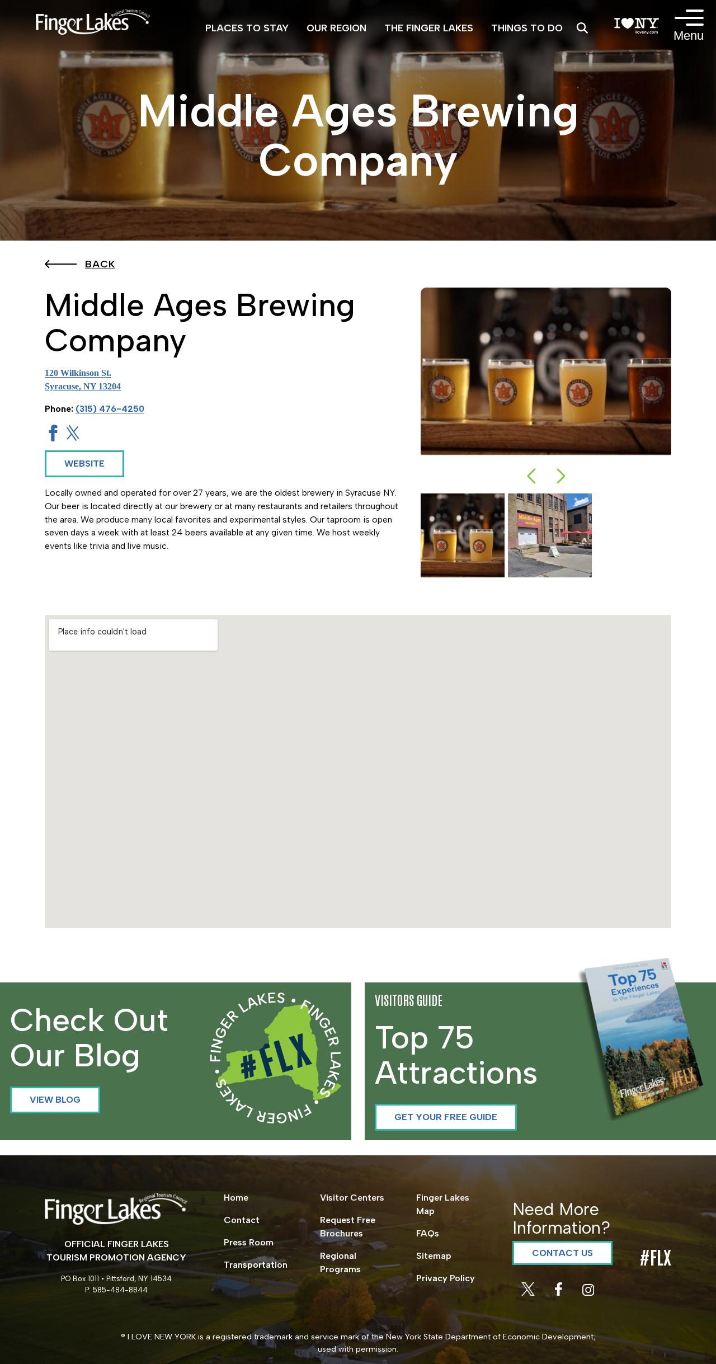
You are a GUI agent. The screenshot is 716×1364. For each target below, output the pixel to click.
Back (100, 264)
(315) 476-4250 (110, 408)
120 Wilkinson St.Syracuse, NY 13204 (83, 379)
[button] (531, 476)
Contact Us (562, 1253)
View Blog (55, 1099)
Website (84, 463)
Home (236, 1197)
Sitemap (433, 1255)
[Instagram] (588, 1292)
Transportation (256, 1264)
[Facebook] (559, 1292)
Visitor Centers (352, 1197)
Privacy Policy (445, 1278)
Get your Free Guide (445, 1117)
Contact (242, 1220)
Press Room (249, 1242)
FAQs (427, 1233)
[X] (529, 1292)
